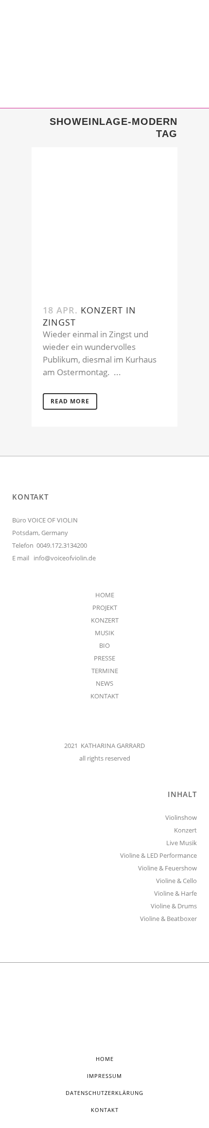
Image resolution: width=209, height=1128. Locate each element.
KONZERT (105, 620)
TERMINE (104, 670)
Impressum (104, 1075)
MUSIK (104, 632)
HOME (104, 594)
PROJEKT (104, 607)
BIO (104, 645)
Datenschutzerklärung (104, 1092)
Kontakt (105, 1109)
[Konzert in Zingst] (104, 220)
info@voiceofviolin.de (65, 558)
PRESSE (104, 658)
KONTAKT (104, 696)
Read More (70, 401)
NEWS (104, 683)
